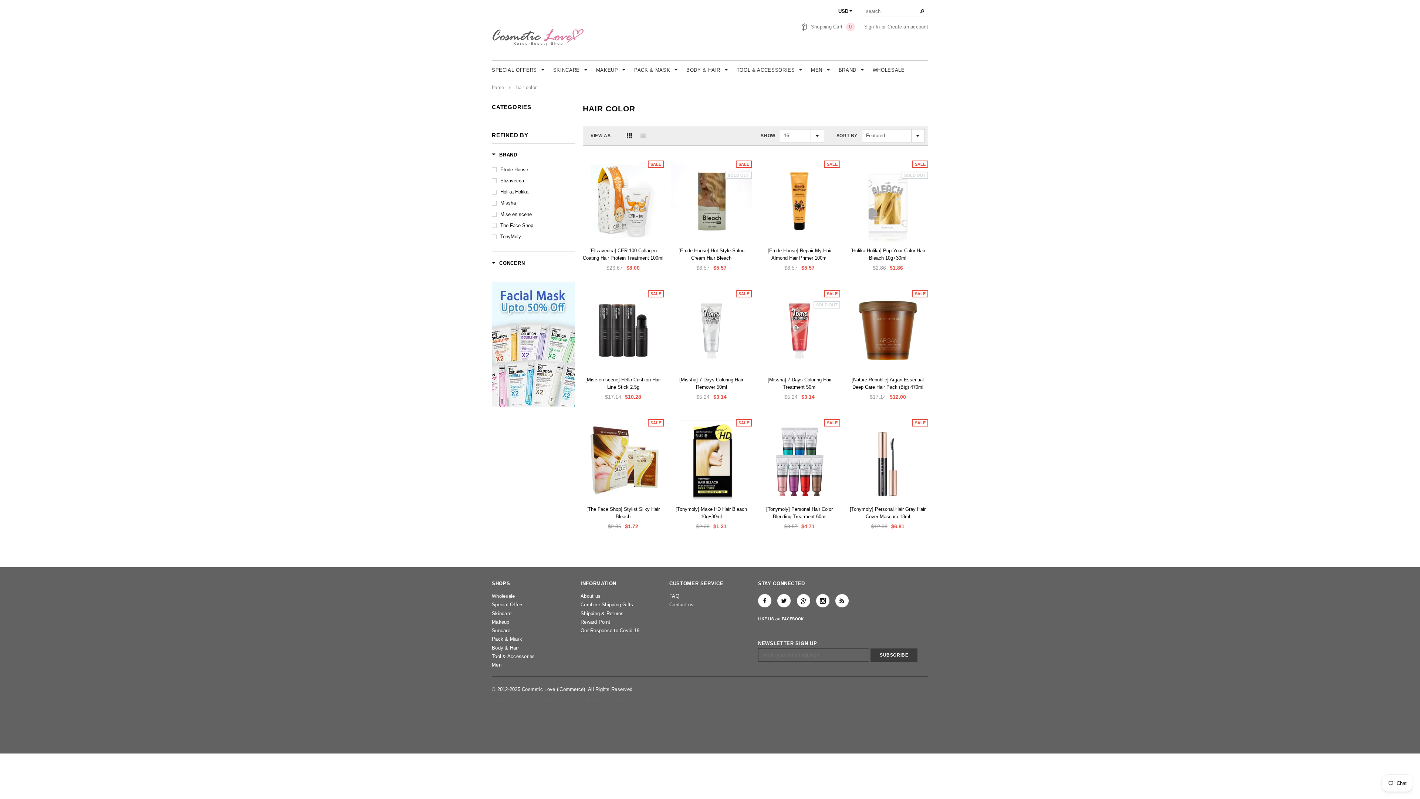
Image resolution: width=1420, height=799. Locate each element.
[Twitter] (784, 600)
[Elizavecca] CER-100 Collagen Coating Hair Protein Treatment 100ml (623, 254)
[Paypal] (618, 699)
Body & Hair (505, 648)
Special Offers (508, 604)
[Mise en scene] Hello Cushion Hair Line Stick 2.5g (623, 383)
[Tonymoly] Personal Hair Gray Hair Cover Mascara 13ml (888, 512)
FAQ (674, 596)
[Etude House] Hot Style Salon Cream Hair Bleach (711, 254)
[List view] (643, 135)
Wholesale (503, 596)
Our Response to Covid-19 (610, 630)
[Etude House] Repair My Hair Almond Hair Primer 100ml (800, 254)
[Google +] (803, 600)
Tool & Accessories (513, 656)
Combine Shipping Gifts (607, 604)
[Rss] (842, 600)
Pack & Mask (507, 639)
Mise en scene (516, 214)
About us (591, 596)
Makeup (501, 622)
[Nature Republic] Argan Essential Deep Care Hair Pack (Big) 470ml (888, 383)
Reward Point (595, 622)
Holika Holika (514, 192)
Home (498, 87)
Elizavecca (512, 180)
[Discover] (588, 699)
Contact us (681, 604)
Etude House (514, 169)
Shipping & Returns (602, 613)
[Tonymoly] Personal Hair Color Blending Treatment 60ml (799, 512)
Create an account (908, 27)
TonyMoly (510, 236)
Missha (508, 203)
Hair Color (526, 87)
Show (768, 135)
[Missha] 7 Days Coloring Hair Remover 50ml (711, 383)
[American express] (524, 699)
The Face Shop (516, 225)
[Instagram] (822, 600)
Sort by (847, 135)
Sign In (872, 27)
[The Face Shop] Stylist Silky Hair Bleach (623, 512)
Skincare (501, 613)
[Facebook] (764, 600)
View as (601, 135)
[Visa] (500, 699)
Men (496, 665)
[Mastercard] (555, 699)
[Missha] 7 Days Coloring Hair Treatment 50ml (800, 383)
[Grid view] (629, 135)
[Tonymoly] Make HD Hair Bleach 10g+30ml (711, 512)
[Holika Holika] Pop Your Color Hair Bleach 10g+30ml (888, 254)
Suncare (501, 630)
